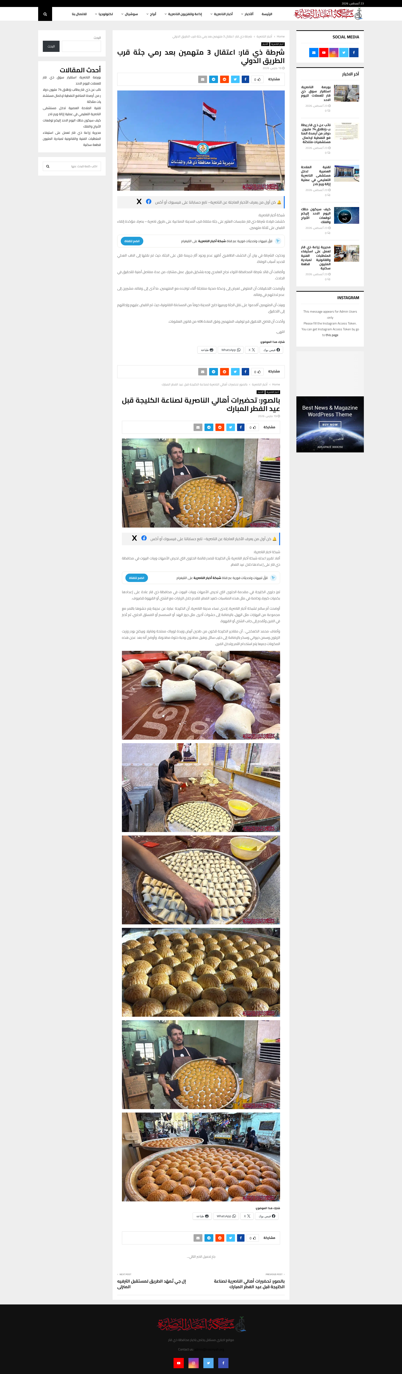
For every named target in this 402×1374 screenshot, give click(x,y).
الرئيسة (267, 14)
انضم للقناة (132, 241)
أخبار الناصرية (223, 14)
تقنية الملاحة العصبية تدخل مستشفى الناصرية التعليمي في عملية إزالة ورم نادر (316, 175)
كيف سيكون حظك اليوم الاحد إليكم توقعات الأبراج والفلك (316, 215)
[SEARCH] (48, 166)
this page (332, 335)
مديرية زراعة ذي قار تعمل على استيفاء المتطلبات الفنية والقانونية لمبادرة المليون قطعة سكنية (316, 257)
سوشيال (131, 14)
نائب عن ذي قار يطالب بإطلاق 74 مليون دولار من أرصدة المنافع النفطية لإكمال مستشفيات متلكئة (316, 133)
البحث (97, 38)
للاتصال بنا (79, 14)
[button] (201, 695)
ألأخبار (249, 14)
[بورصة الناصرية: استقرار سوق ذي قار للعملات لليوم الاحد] (346, 93)
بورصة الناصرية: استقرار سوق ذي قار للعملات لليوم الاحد (316, 93)
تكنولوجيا (106, 14)
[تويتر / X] (139, 202)
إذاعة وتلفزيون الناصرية (185, 14)
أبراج (153, 14)
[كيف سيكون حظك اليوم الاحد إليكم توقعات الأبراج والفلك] (346, 215)
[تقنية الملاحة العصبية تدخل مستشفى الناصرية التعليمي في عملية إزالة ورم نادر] (346, 173)
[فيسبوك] (149, 202)
